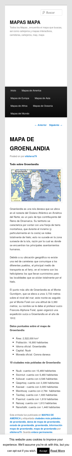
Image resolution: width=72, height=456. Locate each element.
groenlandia (41, 425)
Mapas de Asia (42, 98)
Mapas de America (31, 90)
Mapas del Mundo (20, 113)
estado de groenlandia (22, 425)
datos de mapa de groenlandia (43, 421)
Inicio (13, 90)
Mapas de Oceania (43, 105)
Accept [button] (43, 451)
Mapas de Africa (19, 105)
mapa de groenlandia (45, 428)
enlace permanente (41, 432)
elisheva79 (31, 156)
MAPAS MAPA (25, 22)
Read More (57, 451)
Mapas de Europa (20, 98)
